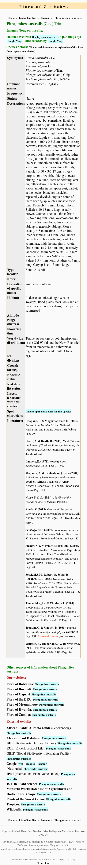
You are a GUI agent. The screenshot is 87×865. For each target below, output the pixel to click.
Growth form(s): (13, 367)
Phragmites (61, 18)
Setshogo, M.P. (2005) (39, 530)
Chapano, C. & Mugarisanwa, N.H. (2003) (52, 421)
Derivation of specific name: (14, 288)
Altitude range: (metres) (13, 319)
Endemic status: (13, 376)
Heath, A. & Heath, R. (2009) (43, 441)
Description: (16, 103)
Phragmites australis (47, 684)
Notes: (11, 278)
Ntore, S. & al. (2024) (39, 497)
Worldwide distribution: (16, 340)
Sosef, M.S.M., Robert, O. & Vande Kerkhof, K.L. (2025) (47, 576)
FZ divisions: (13, 358)
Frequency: (15, 93)
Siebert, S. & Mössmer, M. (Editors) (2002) (52, 546)
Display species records (45, 37)
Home (11, 18)
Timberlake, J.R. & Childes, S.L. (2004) (50, 603)
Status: (12, 98)
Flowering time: (14, 331)
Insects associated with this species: (14, 399)
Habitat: (13, 297)
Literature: (15, 420)
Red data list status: (14, 386)
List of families (27, 18)
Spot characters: (15, 413)
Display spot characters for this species (48, 411)
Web (20, 764)
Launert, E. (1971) (37, 461)
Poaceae (45, 18)
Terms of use (43, 863)
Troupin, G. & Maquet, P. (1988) (46, 627)
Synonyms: (15, 57)
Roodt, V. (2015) (36, 509)
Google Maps (14, 41)
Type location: (13, 271)
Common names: (13, 86)
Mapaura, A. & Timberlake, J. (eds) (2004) (52, 473)
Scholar (42, 764)
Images (30, 764)
